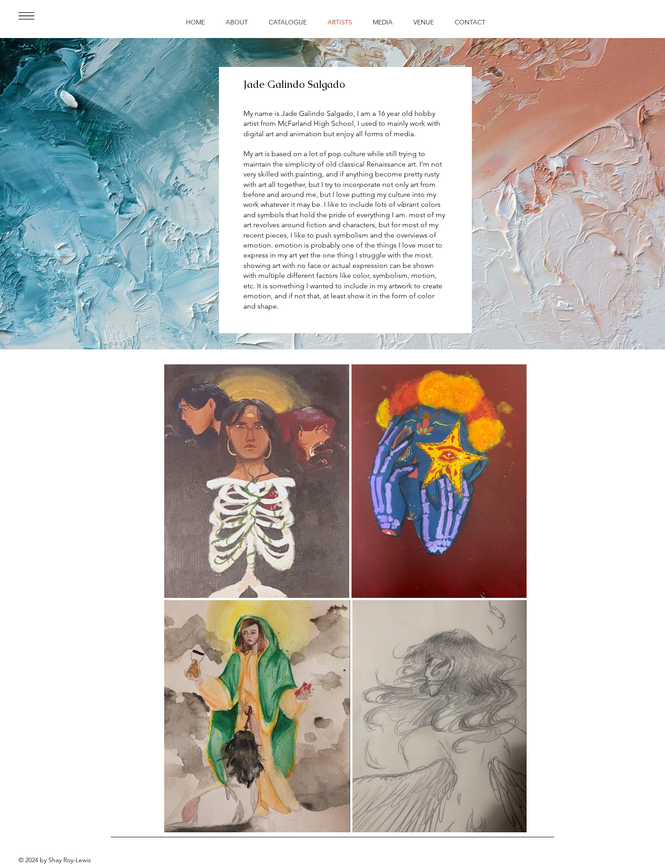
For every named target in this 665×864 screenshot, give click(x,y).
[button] (26, 15)
